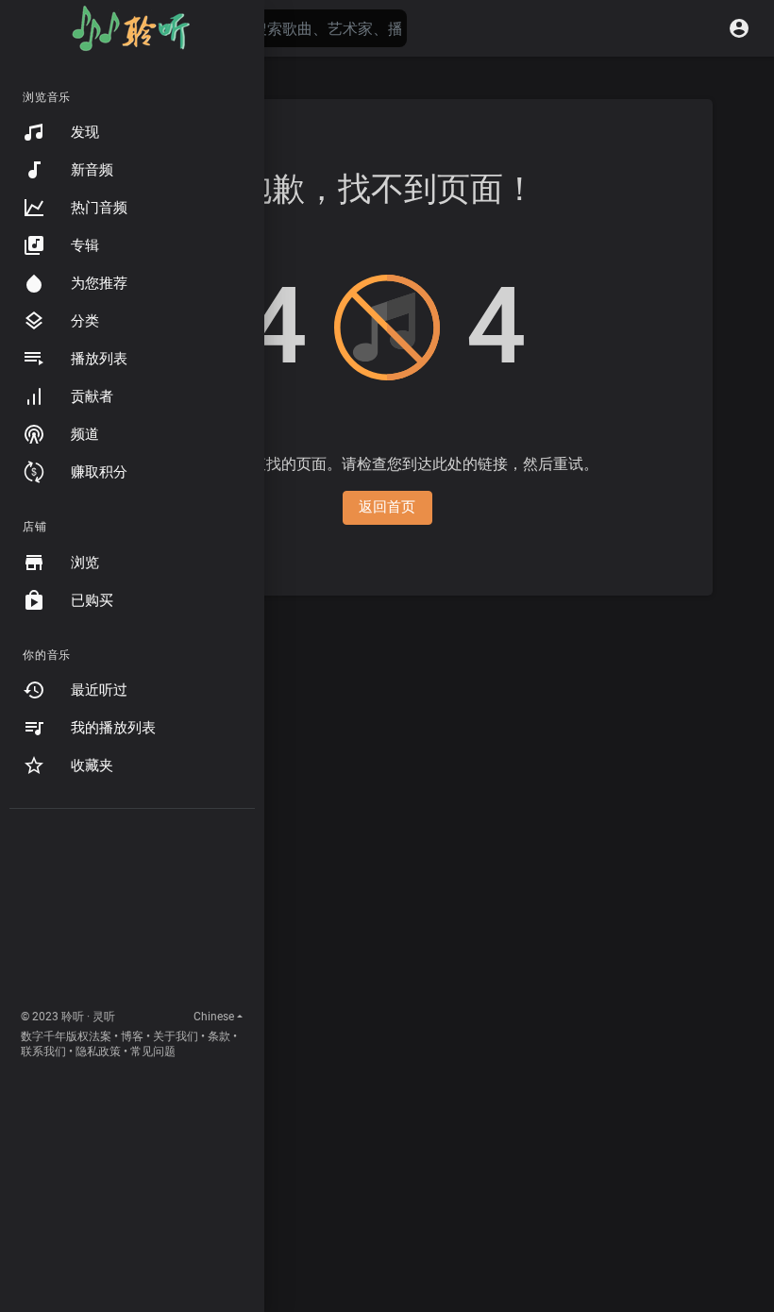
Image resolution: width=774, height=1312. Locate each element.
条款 (219, 1036)
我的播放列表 (113, 727)
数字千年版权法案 (66, 1036)
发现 (85, 132)
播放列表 (99, 358)
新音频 (92, 169)
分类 (85, 320)
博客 (132, 1036)
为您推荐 (99, 283)
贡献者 (92, 396)
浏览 (85, 562)
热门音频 (99, 207)
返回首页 (387, 506)
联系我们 (43, 1051)
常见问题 (153, 1051)
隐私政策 (98, 1051)
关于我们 (175, 1036)
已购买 (92, 600)
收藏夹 (92, 765)
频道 (85, 434)
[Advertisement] (132, 912)
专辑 (85, 245)
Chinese (214, 1016)
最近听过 (99, 689)
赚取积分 (99, 471)
